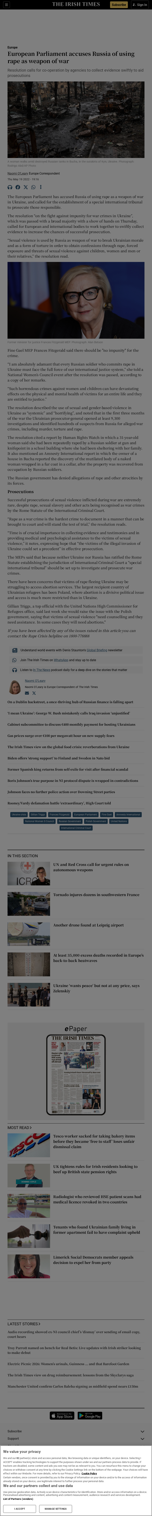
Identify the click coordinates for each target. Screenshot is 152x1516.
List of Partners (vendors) (18, 1498)
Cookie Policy (89, 1473)
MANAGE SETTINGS (55, 1509)
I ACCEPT (19, 1509)
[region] (76, 1480)
